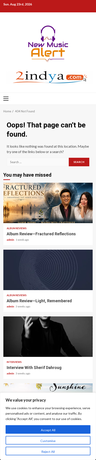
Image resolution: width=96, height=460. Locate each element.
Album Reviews (17, 228)
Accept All (48, 430)
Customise (48, 441)
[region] (48, 426)
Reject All (48, 451)
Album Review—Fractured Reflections (48, 203)
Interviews (14, 362)
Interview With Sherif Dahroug (48, 336)
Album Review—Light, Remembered (48, 270)
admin (11, 239)
